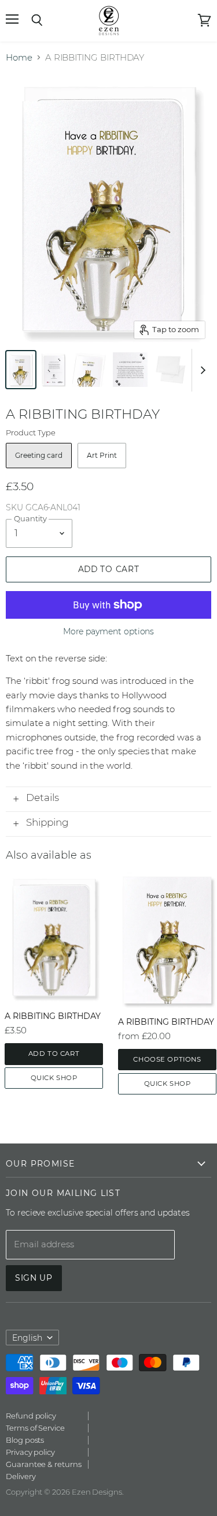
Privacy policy (30, 1452)
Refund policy (31, 1415)
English (27, 1338)
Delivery (20, 1476)
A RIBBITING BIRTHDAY (53, 1016)
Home (19, 57)
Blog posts (25, 1439)
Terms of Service (35, 1427)
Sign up (34, 1277)
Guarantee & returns (44, 1464)
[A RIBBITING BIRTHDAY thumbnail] (89, 369)
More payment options (109, 631)
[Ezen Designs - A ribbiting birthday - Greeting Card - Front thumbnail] (20, 369)
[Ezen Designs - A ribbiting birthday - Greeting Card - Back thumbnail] (53, 369)
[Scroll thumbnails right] (201, 370)
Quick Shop (54, 1078)
